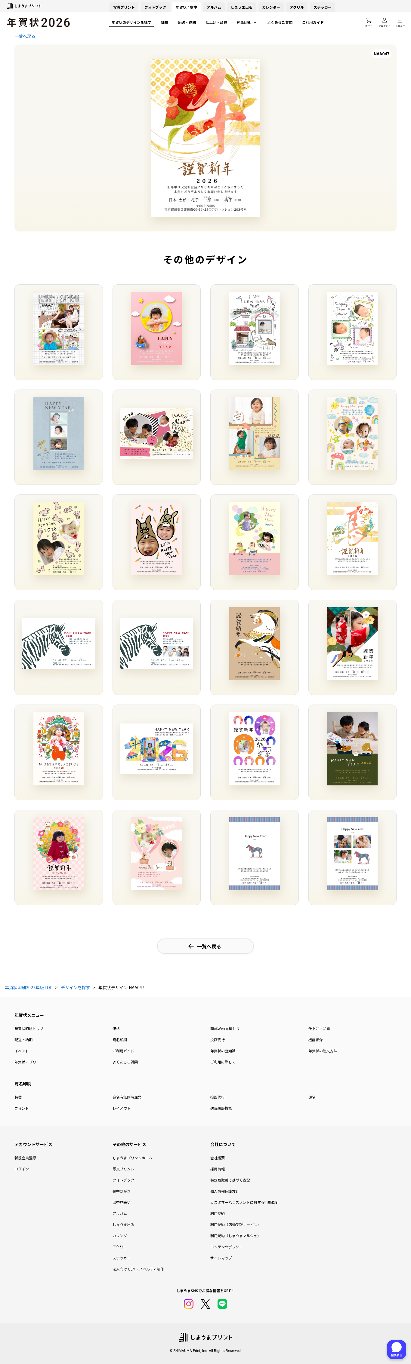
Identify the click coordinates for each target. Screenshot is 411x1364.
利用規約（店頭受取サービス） (235, 1224)
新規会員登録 (25, 1157)
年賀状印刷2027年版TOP (29, 987)
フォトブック (155, 7)
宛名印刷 (244, 22)
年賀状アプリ (25, 1061)
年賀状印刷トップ (28, 1028)
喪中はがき (122, 1191)
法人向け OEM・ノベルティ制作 (138, 1268)
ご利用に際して (223, 1061)
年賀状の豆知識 (223, 1050)
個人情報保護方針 (224, 1191)
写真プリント (123, 1168)
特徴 (18, 1096)
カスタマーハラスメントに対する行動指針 (244, 1202)
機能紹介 (315, 1039)
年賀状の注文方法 (322, 1050)
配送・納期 (187, 22)
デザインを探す (75, 987)
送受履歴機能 (221, 1108)
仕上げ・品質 (216, 22)
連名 (312, 1096)
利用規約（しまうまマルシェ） (235, 1235)
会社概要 (217, 1157)
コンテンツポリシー (226, 1246)
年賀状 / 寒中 (186, 7)
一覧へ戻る (25, 36)
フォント (21, 1108)
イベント (21, 1050)
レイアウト (122, 1108)
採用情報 (217, 1168)
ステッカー (323, 7)
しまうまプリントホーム (132, 1157)
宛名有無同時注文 (127, 1096)
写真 (124, 7)
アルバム (214, 7)
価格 (164, 22)
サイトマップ (221, 1257)
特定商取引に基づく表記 (230, 1179)
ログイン (21, 1168)
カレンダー (271, 7)
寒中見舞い (122, 1202)
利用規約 (217, 1213)
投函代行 (217, 1039)
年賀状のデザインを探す (131, 22)
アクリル (297, 7)
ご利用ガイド (313, 22)
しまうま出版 (241, 7)
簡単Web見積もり (224, 1028)
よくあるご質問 (279, 22)
